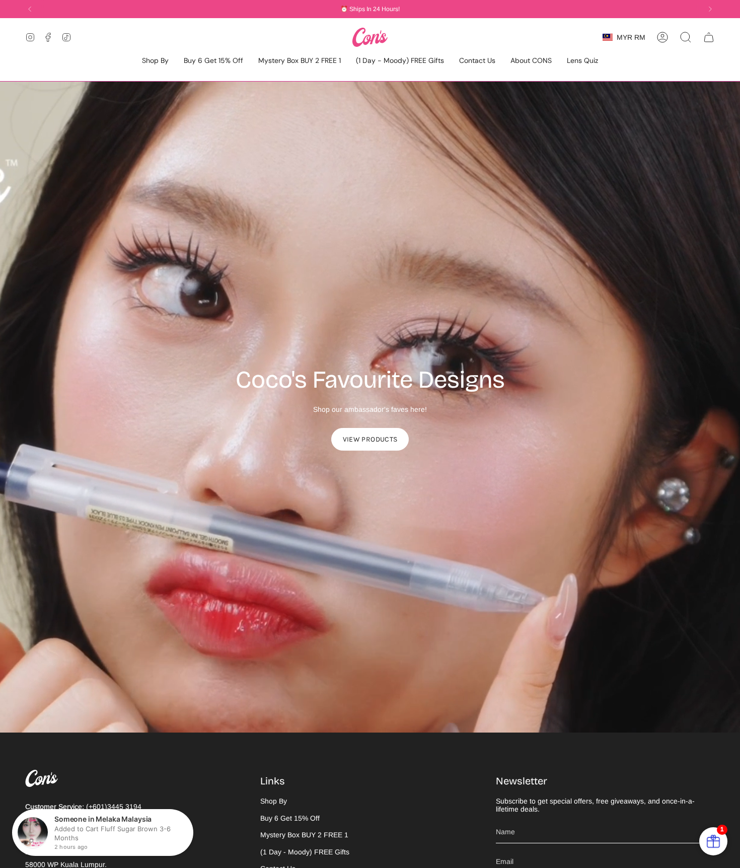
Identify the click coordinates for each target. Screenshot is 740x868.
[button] (155, 61)
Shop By (273, 801)
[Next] (710, 9)
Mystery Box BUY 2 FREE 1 (304, 835)
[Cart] (708, 37)
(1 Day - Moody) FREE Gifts (304, 852)
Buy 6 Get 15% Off (290, 818)
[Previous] (29, 9)
